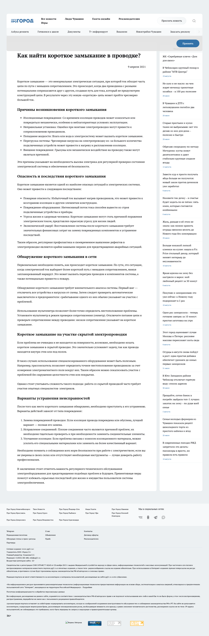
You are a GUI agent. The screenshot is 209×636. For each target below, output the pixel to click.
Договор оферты (91, 535)
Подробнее (87, 587)
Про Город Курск (40, 513)
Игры (44, 22)
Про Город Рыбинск (67, 513)
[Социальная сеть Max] (163, 517)
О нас (47, 531)
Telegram (10, 531)
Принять (188, 43)
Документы (74, 31)
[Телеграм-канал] (156, 517)
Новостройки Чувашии (148, 31)
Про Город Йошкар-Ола (69, 509)
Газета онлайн (101, 18)
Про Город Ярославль (16, 513)
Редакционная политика (17, 535)
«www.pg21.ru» (27, 549)
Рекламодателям (129, 18)
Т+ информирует (98, 31)
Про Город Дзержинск (16, 520)
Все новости (48, 18)
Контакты (88, 531)
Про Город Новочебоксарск (18, 509)
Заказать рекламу (180, 31)
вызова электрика (85, 162)
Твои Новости (39, 509)
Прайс (48, 539)
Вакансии (122, 31)
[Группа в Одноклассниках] (148, 517)
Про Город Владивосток (43, 520)
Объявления (50, 535)
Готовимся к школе (48, 31)
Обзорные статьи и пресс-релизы (21, 539)
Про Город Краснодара (69, 520)
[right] (199, 32)
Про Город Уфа (91, 513)
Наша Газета (90, 509)
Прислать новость (172, 20)
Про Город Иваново (120, 509)
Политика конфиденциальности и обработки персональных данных (36, 592)
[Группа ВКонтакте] (140, 517)
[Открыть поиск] (194, 21)
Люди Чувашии (74, 18)
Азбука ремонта (20, 31)
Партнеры (11, 543)
